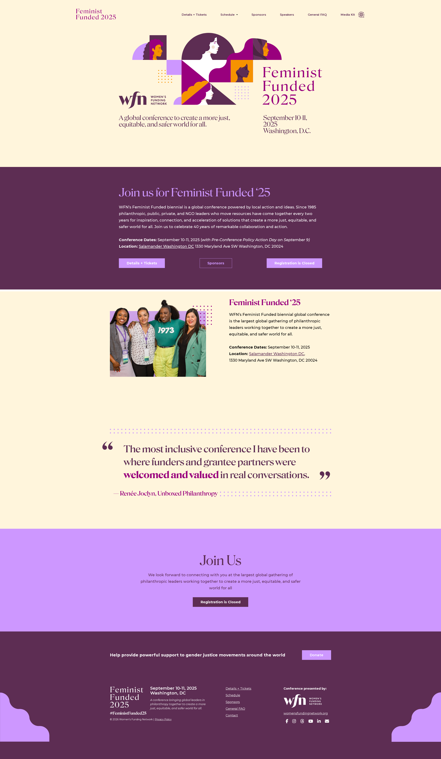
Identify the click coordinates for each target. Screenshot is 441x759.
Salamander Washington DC (166, 246)
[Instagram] (294, 721)
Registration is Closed (294, 263)
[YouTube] (310, 721)
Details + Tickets (194, 14)
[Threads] (302, 721)
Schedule (227, 14)
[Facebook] (287, 721)
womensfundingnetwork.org (306, 713)
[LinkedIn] (319, 721)
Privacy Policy (163, 719)
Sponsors (259, 14)
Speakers (287, 14)
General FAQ (317, 14)
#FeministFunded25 (128, 713)
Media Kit (348, 14)
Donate (316, 655)
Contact (232, 715)
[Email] (327, 721)
